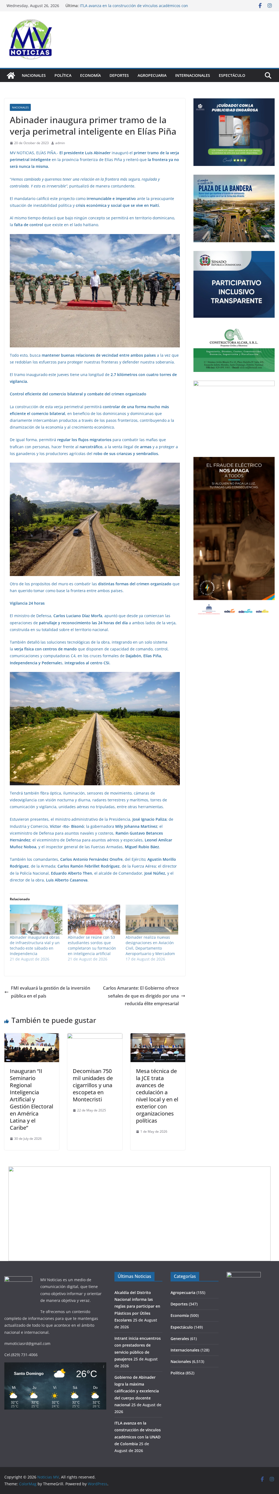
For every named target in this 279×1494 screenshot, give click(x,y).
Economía (90, 75)
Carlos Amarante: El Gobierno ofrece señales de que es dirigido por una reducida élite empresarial (141, 996)
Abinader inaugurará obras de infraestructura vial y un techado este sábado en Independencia (35, 945)
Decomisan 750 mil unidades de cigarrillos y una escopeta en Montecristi (93, 1085)
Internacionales (192, 75)
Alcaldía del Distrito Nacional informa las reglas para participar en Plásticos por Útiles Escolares (137, 1306)
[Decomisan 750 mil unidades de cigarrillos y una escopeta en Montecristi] (94, 1037)
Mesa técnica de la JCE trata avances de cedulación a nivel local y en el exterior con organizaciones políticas (157, 1095)
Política (62, 75)
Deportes (119, 75)
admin (60, 143)
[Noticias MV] (10, 75)
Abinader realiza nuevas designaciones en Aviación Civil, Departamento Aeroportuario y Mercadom (150, 945)
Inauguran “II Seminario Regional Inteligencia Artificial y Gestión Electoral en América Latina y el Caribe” (31, 1099)
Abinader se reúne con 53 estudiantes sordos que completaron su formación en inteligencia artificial (92, 945)
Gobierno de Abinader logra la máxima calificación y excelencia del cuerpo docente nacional (127, 7)
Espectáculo (232, 75)
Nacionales (34, 75)
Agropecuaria (152, 75)
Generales (180, 1338)
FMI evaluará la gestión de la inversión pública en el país (50, 992)
